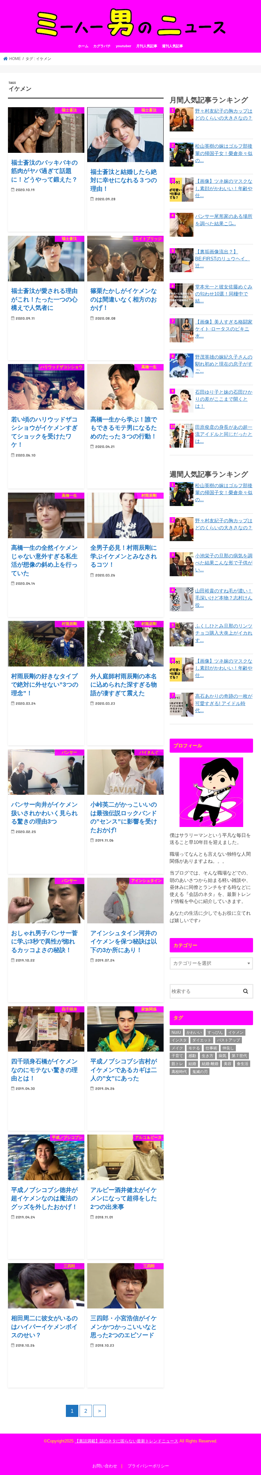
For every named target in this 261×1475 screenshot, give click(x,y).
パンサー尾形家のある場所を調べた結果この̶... (223, 220)
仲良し (228, 1048)
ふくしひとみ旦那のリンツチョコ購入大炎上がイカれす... (223, 633)
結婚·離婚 (210, 1064)
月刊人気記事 (146, 46)
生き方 (207, 1056)
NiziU (176, 1032)
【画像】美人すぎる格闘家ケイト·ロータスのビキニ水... (223, 329)
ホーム (83, 46)
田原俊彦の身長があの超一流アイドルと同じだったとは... (223, 434)
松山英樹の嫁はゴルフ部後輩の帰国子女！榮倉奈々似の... (223, 153)
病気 (222, 1056)
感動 (192, 1056)
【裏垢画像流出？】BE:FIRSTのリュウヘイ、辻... (222, 258)
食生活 (242, 1064)
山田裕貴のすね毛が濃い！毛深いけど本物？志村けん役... (223, 597)
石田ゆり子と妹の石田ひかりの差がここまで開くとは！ (223, 399)
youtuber (123, 46)
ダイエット (201, 1040)
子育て (177, 1056)
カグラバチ (102, 46)
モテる (194, 1048)
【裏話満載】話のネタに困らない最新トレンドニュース (126, 1441)
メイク (177, 1048)
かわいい (194, 1032)
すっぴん (215, 1032)
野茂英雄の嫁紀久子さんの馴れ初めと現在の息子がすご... (223, 364)
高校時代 (179, 1071)
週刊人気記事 (172, 46)
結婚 (192, 1064)
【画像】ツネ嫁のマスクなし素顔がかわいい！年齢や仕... (223, 188)
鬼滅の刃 (200, 1071)
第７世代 (239, 1056)
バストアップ (228, 1040)
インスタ (179, 1040)
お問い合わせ (104, 1466)
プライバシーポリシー (148, 1466)
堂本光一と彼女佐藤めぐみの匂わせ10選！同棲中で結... (223, 293)
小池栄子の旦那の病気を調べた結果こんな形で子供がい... (223, 562)
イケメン (235, 1032)
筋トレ (177, 1064)
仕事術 (211, 1048)
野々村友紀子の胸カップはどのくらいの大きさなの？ (223, 114)
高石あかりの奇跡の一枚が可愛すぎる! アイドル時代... (223, 703)
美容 (227, 1064)
